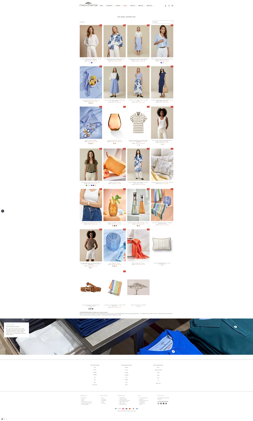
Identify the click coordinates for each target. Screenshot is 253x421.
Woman (109, 6)
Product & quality (158, 370)
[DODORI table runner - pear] (92, 143)
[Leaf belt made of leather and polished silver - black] (92, 308)
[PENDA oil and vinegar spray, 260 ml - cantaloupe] (139, 225)
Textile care (158, 383)
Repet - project (122, 403)
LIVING (118, 6)
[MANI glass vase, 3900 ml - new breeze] (115, 143)
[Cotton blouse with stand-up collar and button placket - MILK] (90, 62)
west (95, 379)
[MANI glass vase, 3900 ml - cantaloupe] (113, 143)
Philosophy (104, 399)
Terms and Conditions (143, 397)
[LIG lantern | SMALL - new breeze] (112, 266)
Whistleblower (142, 403)
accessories (94, 384)
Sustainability (104, 400)
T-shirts (94, 369)
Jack (95, 377)
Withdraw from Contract (144, 400)
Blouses (126, 367)
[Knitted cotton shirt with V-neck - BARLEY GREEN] (86, 185)
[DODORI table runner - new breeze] (89, 143)
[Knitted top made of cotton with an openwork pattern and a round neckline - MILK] (91, 267)
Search (83, 399)
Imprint (141, 404)
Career (103, 401)
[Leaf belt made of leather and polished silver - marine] (91, 308)
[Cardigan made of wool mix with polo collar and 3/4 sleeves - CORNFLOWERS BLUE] (161, 62)
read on (12, 334)
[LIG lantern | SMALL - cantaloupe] (114, 266)
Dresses (126, 379)
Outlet (132, 6)
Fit (158, 380)
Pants (95, 382)
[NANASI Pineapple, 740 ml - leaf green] (116, 225)
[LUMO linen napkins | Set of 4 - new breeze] (89, 103)
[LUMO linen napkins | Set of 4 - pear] (92, 103)
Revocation (142, 399)
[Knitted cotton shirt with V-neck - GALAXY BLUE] (93, 185)
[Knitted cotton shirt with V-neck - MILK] (88, 185)
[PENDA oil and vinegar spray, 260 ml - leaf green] (137, 225)
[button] (2, 211)
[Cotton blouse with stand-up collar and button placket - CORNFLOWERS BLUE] (91, 62)
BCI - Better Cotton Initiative (125, 400)
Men (101, 6)
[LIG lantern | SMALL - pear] (116, 266)
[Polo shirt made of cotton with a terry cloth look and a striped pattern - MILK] (137, 145)
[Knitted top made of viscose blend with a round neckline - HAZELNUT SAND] (163, 144)
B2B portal (104, 403)
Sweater (94, 372)
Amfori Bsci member (123, 399)
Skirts (126, 384)
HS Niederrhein (122, 397)
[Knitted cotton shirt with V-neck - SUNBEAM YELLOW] (95, 185)
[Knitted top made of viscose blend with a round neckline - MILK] (161, 144)
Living (158, 372)
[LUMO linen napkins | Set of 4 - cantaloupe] (91, 103)
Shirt (95, 367)
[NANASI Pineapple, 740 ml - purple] (114, 225)
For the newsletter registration (163, 401)
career (158, 375)
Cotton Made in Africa (124, 401)
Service (149, 6)
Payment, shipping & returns (87, 403)
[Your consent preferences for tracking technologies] (2, 419)
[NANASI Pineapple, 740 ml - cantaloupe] (112, 225)
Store (158, 377)
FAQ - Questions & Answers (87, 401)
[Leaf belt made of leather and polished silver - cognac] (89, 308)
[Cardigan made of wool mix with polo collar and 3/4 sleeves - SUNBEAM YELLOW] (163, 62)
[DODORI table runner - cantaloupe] (91, 143)
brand (140, 6)
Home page (84, 397)
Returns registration (85, 404)
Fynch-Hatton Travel (123, 404)
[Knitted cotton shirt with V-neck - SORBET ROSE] (90, 185)
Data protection (142, 401)
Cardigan (95, 374)
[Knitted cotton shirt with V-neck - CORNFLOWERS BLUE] (91, 185)
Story (158, 367)
